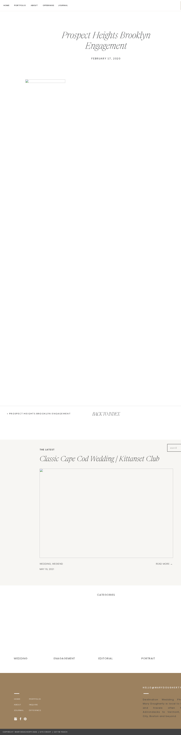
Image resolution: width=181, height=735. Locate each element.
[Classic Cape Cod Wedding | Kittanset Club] (21, 630)
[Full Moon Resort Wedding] (106, 630)
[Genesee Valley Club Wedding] (148, 630)
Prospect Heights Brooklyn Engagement (40, 413)
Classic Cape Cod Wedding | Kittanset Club (99, 459)
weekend (57, 563)
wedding (45, 563)
